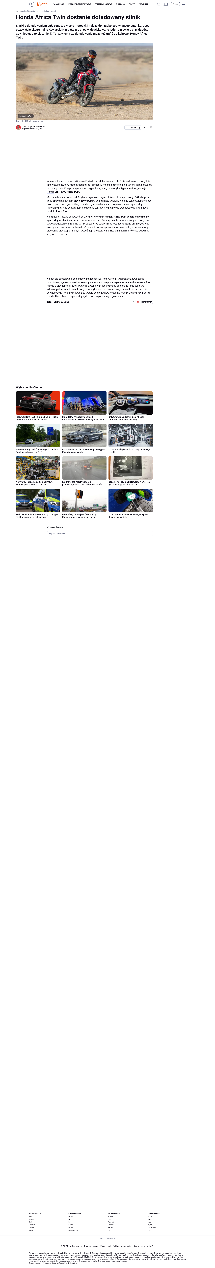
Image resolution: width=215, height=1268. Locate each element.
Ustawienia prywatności (143, 1246)
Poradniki (143, 4)
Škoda (150, 1216)
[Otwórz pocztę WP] (159, 4)
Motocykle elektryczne (79, 4)
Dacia (31, 1230)
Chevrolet (32, 1225)
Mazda (70, 1227)
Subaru (150, 1219)
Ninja (106, 230)
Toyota (150, 1225)
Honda (50, 191)
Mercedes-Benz (73, 1230)
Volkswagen (152, 1227)
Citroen (31, 1227)
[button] (166, 4)
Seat (109, 1230)
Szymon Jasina (35, 126)
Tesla (149, 1222)
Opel (109, 1219)
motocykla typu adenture (122, 188)
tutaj (75, 1263)
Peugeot (111, 1222)
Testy (132, 4)
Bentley (31, 1219)
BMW (30, 1222)
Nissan (110, 1216)
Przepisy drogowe (103, 4)
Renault (110, 1227)
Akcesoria (120, 4)
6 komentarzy (134, 127)
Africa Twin (62, 211)
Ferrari (70, 1216)
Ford (70, 1222)
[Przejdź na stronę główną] (31, 6)
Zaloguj (175, 4)
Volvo (149, 1230)
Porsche (110, 1225)
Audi (30, 1216)
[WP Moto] (45, 4)
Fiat (69, 1219)
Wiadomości (59, 4)
